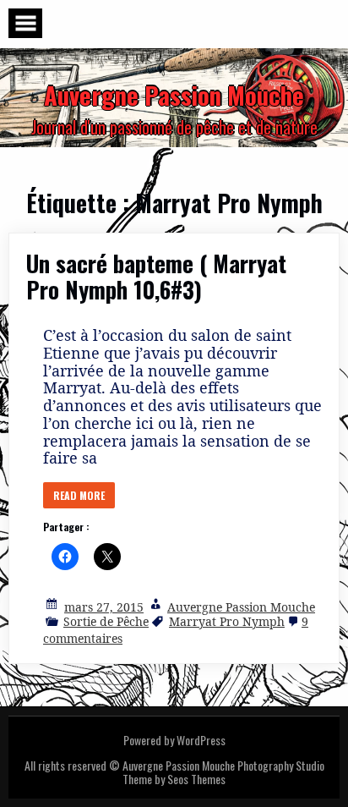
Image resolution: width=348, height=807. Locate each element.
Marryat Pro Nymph (227, 621)
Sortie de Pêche (106, 621)
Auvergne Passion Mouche (241, 607)
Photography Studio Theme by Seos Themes (223, 772)
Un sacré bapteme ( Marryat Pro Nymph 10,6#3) (156, 276)
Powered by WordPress (174, 740)
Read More (79, 495)
